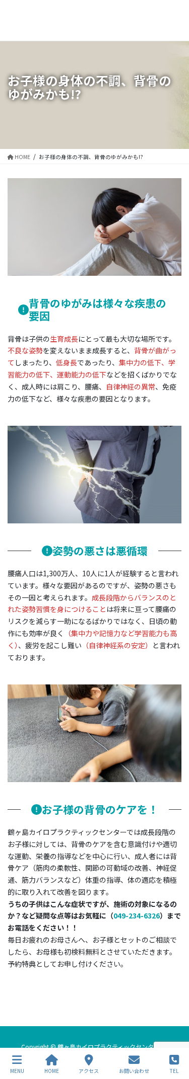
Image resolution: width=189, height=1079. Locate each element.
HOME (51, 1070)
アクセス (89, 1070)
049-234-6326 (136, 915)
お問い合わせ (134, 1070)
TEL (174, 1070)
